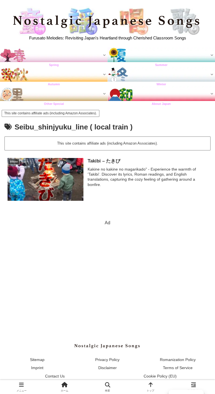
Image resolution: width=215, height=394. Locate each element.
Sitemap (37, 359)
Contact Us (55, 376)
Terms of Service (178, 367)
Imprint (37, 367)
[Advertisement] (107, 266)
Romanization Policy (178, 359)
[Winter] (161, 74)
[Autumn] (54, 74)
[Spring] (54, 55)
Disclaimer (107, 367)
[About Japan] (161, 94)
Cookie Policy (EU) (160, 376)
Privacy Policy (107, 359)
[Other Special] (54, 94)
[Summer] (161, 55)
